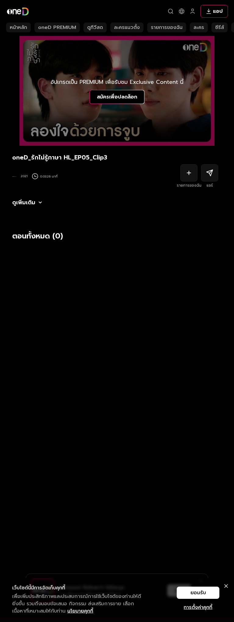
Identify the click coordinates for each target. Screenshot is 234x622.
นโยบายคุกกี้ (80, 611)
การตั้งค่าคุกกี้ (198, 607)
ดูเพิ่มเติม (23, 202)
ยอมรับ (198, 592)
